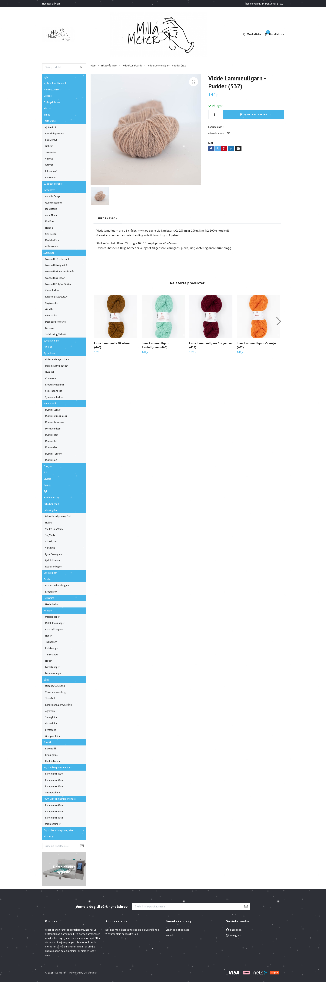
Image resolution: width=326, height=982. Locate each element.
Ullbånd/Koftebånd (55, 685)
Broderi (47, 579)
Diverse (47, 478)
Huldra (48, 522)
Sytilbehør (49, 252)
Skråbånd (50, 698)
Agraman (50, 710)
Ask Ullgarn (51, 541)
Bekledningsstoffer (54, 133)
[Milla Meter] (58, 34)
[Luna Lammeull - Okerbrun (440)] (115, 316)
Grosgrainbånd (53, 736)
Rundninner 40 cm (54, 805)
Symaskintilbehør (54, 397)
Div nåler (49, 328)
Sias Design (51, 233)
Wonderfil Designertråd (56, 265)
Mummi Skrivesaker (55, 422)
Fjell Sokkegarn (53, 560)
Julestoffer (50, 152)
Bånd (46, 679)
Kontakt (170, 935)
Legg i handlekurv (255, 114)
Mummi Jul (51, 440)
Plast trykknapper (54, 629)
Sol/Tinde (50, 535)
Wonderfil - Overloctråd (57, 259)
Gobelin (49, 145)
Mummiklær (51, 447)
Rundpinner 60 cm (54, 780)
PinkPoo (48, 346)
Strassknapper (52, 616)
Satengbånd (51, 717)
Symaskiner (49, 353)
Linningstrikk (51, 754)
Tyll (45, 491)
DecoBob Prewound (55, 321)
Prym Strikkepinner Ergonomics (59, 798)
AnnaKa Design (53, 196)
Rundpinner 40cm (54, 773)
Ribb (46, 108)
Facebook (235, 929)
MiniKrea (49, 221)
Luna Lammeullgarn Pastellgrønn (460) (155, 345)
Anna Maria (51, 215)
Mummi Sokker (52, 409)
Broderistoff (51, 591)
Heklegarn (49, 597)
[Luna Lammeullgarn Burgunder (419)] (210, 316)
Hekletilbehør (52, 604)
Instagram (235, 935)
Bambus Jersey (51, 497)
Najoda (49, 227)
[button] (278, 321)
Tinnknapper (51, 654)
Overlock (49, 371)
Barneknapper (52, 666)
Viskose (49, 158)
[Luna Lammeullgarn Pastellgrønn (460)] (163, 316)
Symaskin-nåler (51, 340)
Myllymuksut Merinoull (55, 83)
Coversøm (50, 378)
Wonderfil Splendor (55, 277)
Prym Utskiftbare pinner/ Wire (58, 830)
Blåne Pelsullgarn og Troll (58, 516)
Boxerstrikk (50, 748)
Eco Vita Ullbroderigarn (57, 585)
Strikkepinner (50, 572)
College (48, 95)
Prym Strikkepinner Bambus (58, 767)
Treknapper (51, 641)
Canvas (49, 164)
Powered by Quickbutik (82, 972)
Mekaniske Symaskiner (56, 365)
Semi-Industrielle (53, 390)
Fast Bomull (51, 139)
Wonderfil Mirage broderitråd (59, 271)
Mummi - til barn (53, 453)
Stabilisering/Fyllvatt (55, 334)
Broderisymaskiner (54, 384)
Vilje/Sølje (50, 547)
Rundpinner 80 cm (54, 786)
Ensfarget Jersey (52, 102)
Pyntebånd (50, 729)
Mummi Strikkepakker (56, 415)
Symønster (49, 189)
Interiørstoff (51, 171)
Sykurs (47, 484)
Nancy (48, 635)
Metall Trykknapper (54, 622)
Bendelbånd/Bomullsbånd (58, 704)
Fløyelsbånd (51, 723)
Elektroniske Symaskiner (57, 359)
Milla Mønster (52, 246)
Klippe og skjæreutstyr (56, 296)
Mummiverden (51, 403)
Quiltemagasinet (53, 202)
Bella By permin (51, 503)
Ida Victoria (51, 208)
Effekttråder (51, 315)
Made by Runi (52, 240)
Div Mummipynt (53, 428)
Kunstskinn (50, 177)
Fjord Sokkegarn (53, 554)
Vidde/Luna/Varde (54, 528)
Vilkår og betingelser (177, 929)
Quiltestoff (50, 127)
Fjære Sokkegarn (53, 566)
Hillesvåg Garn (51, 510)
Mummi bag (51, 434)
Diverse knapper (53, 673)
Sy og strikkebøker (53, 183)
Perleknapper (51, 648)
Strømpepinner (52, 792)
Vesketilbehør (52, 290)
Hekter (48, 660)
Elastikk (47, 742)
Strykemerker (51, 302)
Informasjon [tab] (107, 218)
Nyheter (48, 77)
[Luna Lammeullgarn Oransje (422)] (258, 316)
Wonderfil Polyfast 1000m (58, 284)
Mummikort (51, 459)
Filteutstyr (49, 836)
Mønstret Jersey (51, 89)
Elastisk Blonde (52, 761)
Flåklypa (48, 466)
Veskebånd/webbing (55, 692)
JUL (46, 472)
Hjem (93, 65)
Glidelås (49, 309)
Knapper (48, 610)
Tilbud (47, 114)
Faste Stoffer (50, 120)
